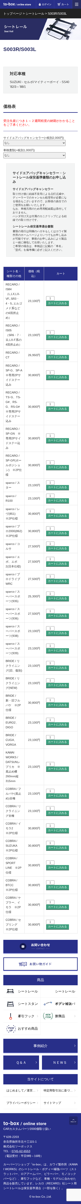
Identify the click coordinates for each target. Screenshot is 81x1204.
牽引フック (26, 1016)
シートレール (28, 991)
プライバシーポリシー (21, 1102)
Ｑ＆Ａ (21, 1063)
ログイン (45, 4)
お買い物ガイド (40, 964)
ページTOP (73, 1120)
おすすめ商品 (28, 1028)
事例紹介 (40, 1046)
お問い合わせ (40, 947)
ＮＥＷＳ (60, 1063)
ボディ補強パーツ (65, 1006)
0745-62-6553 (21, 1151)
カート (63, 4)
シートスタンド (28, 1006)
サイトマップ (52, 1102)
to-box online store (17, 4)
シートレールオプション (65, 993)
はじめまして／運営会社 (22, 1090)
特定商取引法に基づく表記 (61, 1090)
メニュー (76, 4)
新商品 (60, 1016)
